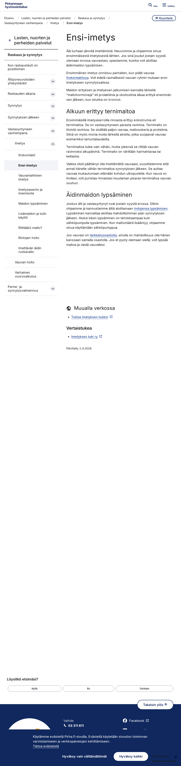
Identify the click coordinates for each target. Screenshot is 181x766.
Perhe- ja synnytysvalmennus (23, 289)
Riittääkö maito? (30, 228)
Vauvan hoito (24, 262)
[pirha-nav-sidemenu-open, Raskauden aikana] (53, 94)
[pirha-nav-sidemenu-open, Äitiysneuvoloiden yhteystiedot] (53, 81)
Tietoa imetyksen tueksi (89, 317)
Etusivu (9, 18)
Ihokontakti (26, 155)
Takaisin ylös (153, 705)
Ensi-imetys (27, 165)
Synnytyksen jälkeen (23, 117)
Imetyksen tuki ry (84, 336)
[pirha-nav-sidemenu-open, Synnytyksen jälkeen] (53, 118)
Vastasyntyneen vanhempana (23, 23)
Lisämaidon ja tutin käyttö (32, 215)
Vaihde (73, 723)
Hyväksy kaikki (130, 756)
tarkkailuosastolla (103, 235)
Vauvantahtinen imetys (30, 177)
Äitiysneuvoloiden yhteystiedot (21, 81)
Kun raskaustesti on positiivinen (23, 67)
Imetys (54, 23)
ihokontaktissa (77, 78)
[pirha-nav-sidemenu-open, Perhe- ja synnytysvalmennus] (53, 288)
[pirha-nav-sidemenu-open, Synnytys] (53, 106)
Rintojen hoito (28, 238)
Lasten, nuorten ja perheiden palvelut (46, 18)
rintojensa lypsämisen (151, 208)
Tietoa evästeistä (46, 746)
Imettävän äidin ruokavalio (29, 250)
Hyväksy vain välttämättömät (84, 756)
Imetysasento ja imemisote (30, 191)
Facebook (136, 721)
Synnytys (15, 105)
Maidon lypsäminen (33, 203)
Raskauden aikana (21, 93)
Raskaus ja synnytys (91, 18)
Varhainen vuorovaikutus (25, 274)
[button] (35, 688)
